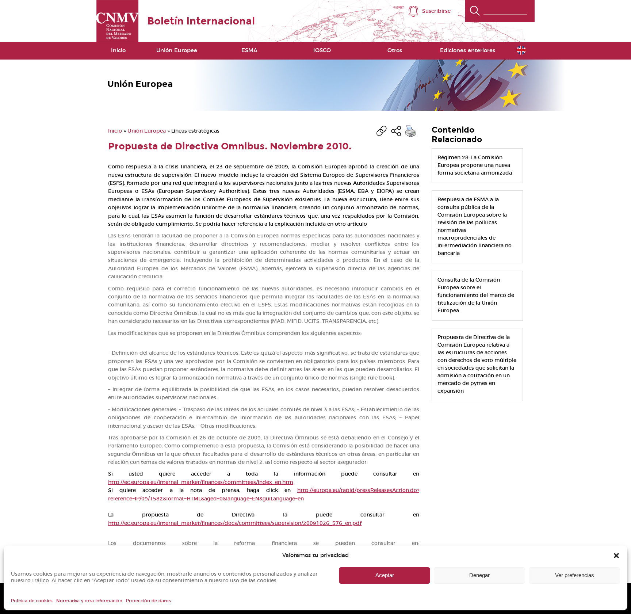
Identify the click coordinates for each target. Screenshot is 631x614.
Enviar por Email (396, 131)
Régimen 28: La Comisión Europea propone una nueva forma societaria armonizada (474, 165)
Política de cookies (32, 601)
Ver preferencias (574, 575)
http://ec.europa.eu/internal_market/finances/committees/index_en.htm (200, 482)
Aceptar (384, 575)
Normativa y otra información (89, 601)
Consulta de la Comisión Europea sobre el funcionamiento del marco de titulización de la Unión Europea (475, 295)
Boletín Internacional (201, 21)
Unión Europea (146, 131)
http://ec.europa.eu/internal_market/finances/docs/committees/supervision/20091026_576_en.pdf (235, 523)
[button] (616, 555)
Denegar (479, 575)
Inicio (118, 50)
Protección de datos (148, 601)
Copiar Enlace (381, 131)
